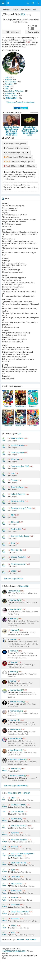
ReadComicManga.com (12, 386)
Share (17, 108)
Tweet (25, 108)
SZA (34, 9)
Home (7, 9)
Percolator (9, 84)
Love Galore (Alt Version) (14, 91)
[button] (3, 3)
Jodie (7, 77)
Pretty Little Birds (11, 95)
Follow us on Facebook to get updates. (20, 102)
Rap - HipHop (26, 9)
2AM (6, 88)
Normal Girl (12, 98)
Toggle (31, 28)
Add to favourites (12, 32)
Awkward (8, 79)
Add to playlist (33, 32)
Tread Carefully (10, 82)
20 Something (10, 93)
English (15, 9)
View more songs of (13, 578)
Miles (7, 86)
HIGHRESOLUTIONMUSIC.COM (14, 951)
